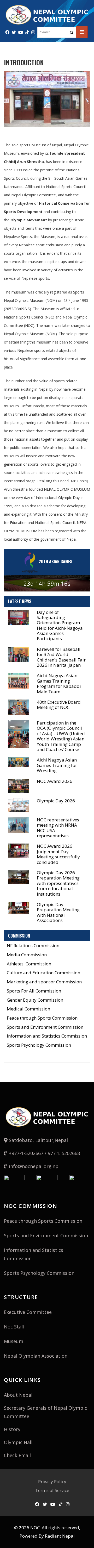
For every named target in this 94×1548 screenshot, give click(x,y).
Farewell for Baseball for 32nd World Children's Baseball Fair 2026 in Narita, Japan (61, 657)
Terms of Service (52, 1490)
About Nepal (18, 1395)
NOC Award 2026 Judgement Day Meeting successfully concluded (58, 854)
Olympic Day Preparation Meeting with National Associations (58, 912)
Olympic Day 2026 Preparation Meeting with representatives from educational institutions (58, 883)
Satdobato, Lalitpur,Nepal (38, 1140)
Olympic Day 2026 (56, 801)
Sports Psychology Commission (39, 1045)
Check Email (17, 1455)
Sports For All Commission (34, 991)
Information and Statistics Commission (47, 1036)
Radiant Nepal (60, 1536)
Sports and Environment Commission (45, 1027)
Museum (13, 1341)
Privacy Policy (52, 1481)
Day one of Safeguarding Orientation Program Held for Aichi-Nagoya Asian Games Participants (60, 625)
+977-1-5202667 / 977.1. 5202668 (44, 1153)
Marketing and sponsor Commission (44, 981)
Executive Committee (28, 1312)
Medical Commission (28, 1009)
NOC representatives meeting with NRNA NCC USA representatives (58, 828)
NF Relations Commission (33, 945)
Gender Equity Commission (35, 1000)
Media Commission (27, 954)
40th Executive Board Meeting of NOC (59, 704)
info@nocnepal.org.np (33, 1166)
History (12, 1429)
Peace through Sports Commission (42, 1018)
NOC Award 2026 (54, 781)
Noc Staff (14, 1327)
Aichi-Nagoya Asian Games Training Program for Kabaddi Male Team (59, 683)
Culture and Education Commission (43, 972)
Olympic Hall (18, 1442)
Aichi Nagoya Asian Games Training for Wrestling (57, 765)
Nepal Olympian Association (35, 1356)
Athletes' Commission (29, 964)
